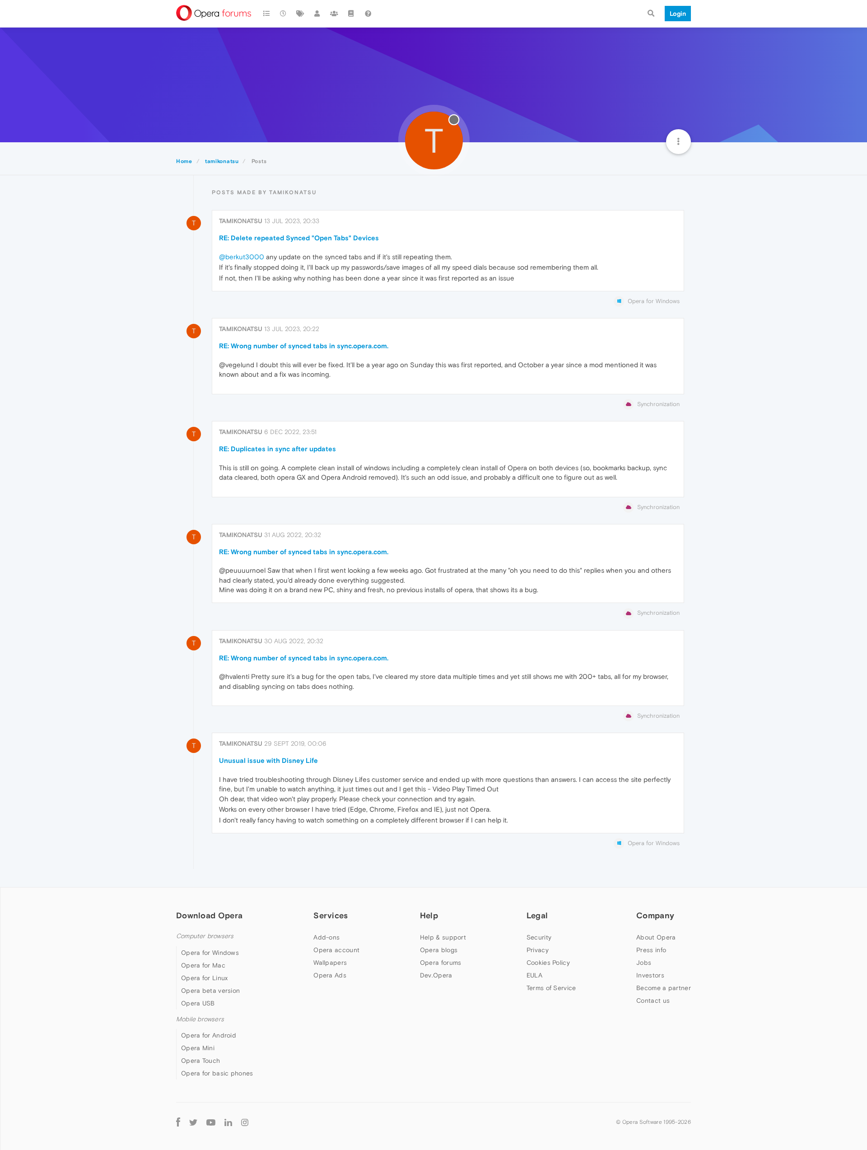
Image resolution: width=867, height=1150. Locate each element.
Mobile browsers (200, 1019)
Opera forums (440, 962)
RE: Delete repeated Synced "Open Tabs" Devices (299, 238)
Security (539, 937)
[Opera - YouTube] (211, 1122)
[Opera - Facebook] (178, 1121)
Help (429, 915)
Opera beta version (210, 990)
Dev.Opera (436, 975)
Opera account (336, 950)
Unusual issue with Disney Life (268, 760)
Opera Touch (200, 1060)
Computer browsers (204, 936)
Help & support (443, 937)
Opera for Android (208, 1035)
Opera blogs (438, 950)
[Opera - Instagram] (245, 1122)
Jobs (643, 962)
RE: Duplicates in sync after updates (277, 449)
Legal (537, 915)
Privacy (538, 950)
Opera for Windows (210, 952)
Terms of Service (551, 987)
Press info (651, 950)
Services (330, 915)
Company (655, 915)
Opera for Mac (203, 965)
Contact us (653, 1000)
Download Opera (209, 915)
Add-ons (326, 937)
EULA (534, 975)
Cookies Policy (548, 962)
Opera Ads (329, 975)
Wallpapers (330, 962)
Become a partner (663, 987)
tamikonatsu (240, 220)
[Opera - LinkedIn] (228, 1122)
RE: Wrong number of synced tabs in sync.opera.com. (303, 346)
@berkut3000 (241, 257)
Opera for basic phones (217, 1073)
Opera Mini (197, 1048)
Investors (650, 975)
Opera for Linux (204, 978)
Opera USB (198, 1003)
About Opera (656, 937)
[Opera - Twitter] (193, 1122)
